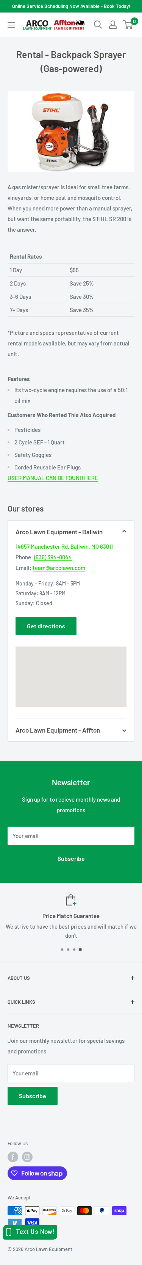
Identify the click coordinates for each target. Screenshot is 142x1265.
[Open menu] (11, 25)
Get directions (46, 625)
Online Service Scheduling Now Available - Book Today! (71, 6)
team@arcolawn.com (59, 567)
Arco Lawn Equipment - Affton (58, 730)
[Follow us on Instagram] (27, 1157)
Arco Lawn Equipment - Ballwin (59, 531)
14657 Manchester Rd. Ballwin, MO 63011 (64, 546)
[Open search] (98, 24)
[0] (128, 24)
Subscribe (71, 858)
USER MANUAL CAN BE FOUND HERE (53, 477)
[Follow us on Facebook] (13, 1157)
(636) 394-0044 (53, 557)
